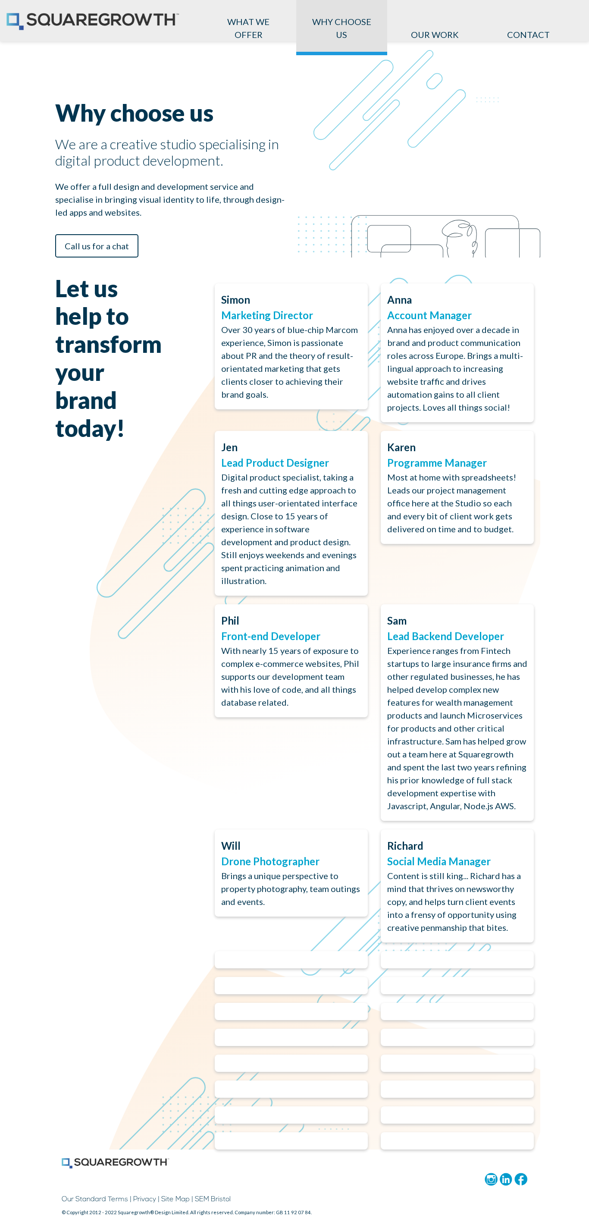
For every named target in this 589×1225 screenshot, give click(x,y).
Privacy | (146, 1199)
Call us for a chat (97, 246)
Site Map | (177, 1199)
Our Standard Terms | (97, 1199)
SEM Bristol (213, 1199)
